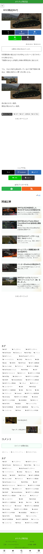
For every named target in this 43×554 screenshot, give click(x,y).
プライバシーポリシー (21, 547)
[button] (28, 38)
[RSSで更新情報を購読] (31, 189)
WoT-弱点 (35, 114)
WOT (16, 114)
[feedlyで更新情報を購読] (11, 189)
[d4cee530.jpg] (21, 91)
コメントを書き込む (21, 446)
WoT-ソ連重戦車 (25, 114)
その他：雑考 (32, 544)
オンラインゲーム (11, 541)
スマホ (32, 541)
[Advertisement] (21, 142)
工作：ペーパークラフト (11, 544)
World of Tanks (8, 114)
